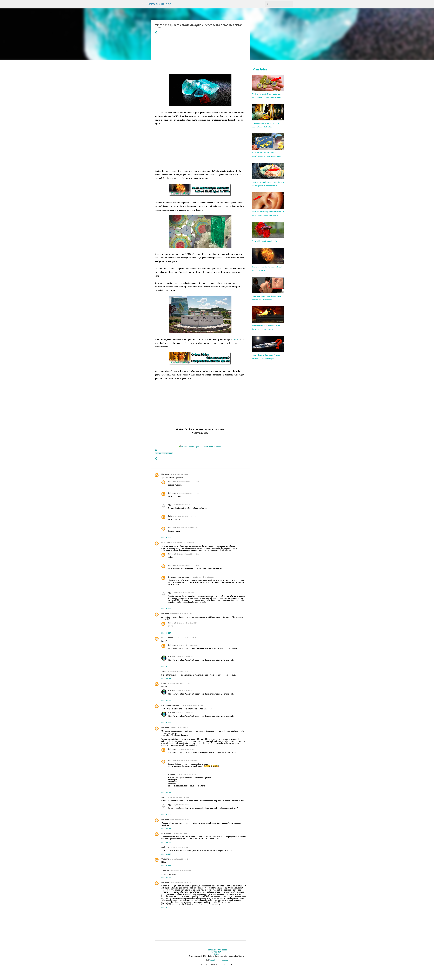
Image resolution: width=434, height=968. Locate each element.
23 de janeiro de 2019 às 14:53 (187, 623)
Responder (166, 538)
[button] (156, 32)
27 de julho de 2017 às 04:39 (186, 749)
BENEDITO (166, 833)
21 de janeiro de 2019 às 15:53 (181, 833)
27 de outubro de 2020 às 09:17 (180, 871)
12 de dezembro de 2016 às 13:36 (188, 554)
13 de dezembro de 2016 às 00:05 (188, 565)
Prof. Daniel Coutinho (170, 705)
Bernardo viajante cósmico (179, 577)
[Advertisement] (200, 54)
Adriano (171, 657)
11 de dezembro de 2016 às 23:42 (183, 542)
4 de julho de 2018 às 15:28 (181, 804)
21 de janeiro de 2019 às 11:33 (186, 516)
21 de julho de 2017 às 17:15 (185, 656)
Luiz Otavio (166, 543)
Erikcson (172, 516)
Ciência (158, 453)
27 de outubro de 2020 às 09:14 (187, 774)
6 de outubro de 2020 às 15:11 (180, 859)
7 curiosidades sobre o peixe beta (264, 241)
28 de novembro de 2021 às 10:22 (181, 882)
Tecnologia (167, 453)
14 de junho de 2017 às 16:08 (179, 797)
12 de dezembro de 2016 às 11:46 (185, 638)
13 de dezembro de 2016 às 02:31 (181, 671)
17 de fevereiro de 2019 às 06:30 (203, 577)
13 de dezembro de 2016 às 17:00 (179, 683)
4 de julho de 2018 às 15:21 (181, 504)
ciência (235, 339)
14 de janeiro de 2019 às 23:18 (180, 819)
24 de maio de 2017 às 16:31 (179, 727)
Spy (169, 505)
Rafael (164, 683)
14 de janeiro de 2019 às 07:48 (187, 760)
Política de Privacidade (217, 950)
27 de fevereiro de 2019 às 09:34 (183, 592)
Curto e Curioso (159, 4)
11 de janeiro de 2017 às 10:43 (187, 645)
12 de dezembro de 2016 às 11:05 (188, 481)
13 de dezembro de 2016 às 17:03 (192, 705)
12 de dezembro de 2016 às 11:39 (188, 493)
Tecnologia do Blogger (218, 960)
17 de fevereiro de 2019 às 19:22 (187, 528)
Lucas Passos (167, 638)
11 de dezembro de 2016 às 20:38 (181, 474)
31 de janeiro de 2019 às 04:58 (180, 847)
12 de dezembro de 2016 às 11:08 (181, 613)
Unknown (165, 474)
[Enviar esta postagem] (156, 450)
